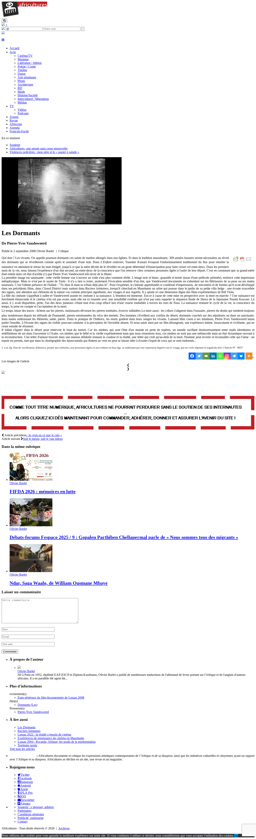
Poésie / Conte (27, 66)
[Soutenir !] (128, 413)
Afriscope (16, 124)
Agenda (15, 127)
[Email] (206, 356)
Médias (22, 102)
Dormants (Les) (27, 704)
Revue (14, 120)
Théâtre (22, 70)
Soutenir (15, 145)
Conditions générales (31, 814)
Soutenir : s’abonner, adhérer (36, 807)
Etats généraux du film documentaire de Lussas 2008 (51, 697)
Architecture (25, 84)
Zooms (14, 117)
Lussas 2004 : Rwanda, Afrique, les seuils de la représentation (57, 741)
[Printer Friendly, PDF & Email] (242, 261)
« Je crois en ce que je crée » (44, 435)
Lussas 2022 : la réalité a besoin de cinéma (44, 734)
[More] (249, 356)
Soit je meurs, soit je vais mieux (43, 438)
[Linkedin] (213, 356)
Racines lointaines (29, 731)
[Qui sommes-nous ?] (3, 33)
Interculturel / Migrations (33, 99)
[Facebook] (192, 356)
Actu (13, 52)
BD (20, 88)
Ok (236, 835)
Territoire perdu (27, 745)
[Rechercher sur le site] (4, 20)
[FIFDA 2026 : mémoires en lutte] (31, 479)
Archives (64, 828)
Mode (21, 91)
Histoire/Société (28, 95)
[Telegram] (234, 356)
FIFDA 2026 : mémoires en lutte (43, 491)
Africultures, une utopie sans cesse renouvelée (39, 148)
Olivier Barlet (18, 483)
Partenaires (24, 810)
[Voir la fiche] (19, 667)
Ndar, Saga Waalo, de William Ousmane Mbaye (59, 583)
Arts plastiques (27, 77)
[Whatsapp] (220, 356)
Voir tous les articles (22, 749)
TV (12, 106)
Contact (22, 821)
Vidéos (22, 109)
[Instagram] (227, 356)
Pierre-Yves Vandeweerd (33, 712)
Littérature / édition (30, 63)
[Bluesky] (241, 356)
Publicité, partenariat (30, 818)
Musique (23, 59)
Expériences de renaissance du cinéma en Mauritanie (51, 738)
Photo (21, 81)
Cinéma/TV (25, 55)
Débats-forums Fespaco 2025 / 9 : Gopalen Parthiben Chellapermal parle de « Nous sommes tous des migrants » (124, 537)
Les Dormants (26, 727)
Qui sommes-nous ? (23, 755)
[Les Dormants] (62, 223)
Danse (22, 73)
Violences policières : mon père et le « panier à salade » (44, 152)
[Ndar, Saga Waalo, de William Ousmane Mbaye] (31, 571)
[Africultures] (24, 16)
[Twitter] (199, 356)
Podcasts (23, 113)
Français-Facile (19, 131)
